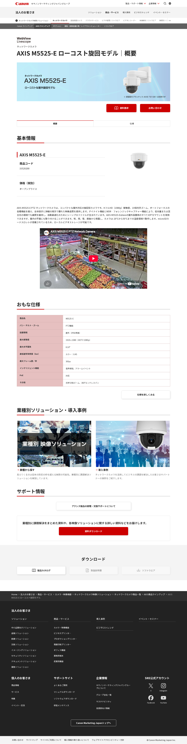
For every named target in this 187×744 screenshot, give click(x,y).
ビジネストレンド (141, 12)
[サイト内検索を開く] (165, 3)
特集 (13, 698)
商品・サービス (112, 12)
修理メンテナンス (61, 705)
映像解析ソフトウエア (148, 20)
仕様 (132, 123)
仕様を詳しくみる (146, 394)
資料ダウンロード (93, 531)
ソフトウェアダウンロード (65, 698)
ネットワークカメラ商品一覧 (127, 594)
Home (14, 594)
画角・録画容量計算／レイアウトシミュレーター (83, 26)
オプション (57, 26)
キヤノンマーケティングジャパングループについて (113, 686)
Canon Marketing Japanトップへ (93, 723)
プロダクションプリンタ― (65, 638)
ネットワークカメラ (60, 20)
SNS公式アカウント (157, 678)
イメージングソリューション (23, 650)
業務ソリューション (20, 667)
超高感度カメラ (76, 20)
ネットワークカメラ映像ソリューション (33, 20)
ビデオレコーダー (129, 20)
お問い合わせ (155, 108)
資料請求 (124, 108)
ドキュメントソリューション (23, 661)
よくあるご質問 (60, 685)
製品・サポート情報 (134, 3)
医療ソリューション (20, 638)
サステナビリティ (103, 701)
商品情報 (15, 685)
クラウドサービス (92, 20)
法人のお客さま (25, 12)
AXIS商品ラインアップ (154, 594)
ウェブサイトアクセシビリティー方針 (108, 740)
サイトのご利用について (50, 740)
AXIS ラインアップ (43, 26)
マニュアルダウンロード (64, 692)
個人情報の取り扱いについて (76, 740)
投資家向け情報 (103, 708)
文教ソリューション (20, 644)
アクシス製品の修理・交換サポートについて (93, 506)
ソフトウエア (109, 26)
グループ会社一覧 (103, 694)
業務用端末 (58, 655)
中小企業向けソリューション (23, 627)
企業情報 (152, 3)
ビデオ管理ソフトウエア (111, 20)
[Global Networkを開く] (170, 3)
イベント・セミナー (161, 12)
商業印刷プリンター (62, 644)
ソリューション (94, 12)
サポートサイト (63, 678)
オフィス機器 (59, 650)
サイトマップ (32, 740)
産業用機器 (58, 661)
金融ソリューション (20, 633)
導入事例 (126, 12)
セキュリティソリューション (23, 655)
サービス (15, 692)
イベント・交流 (18, 705)
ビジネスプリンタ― (62, 633)
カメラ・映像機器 (63, 594)
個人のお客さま (21, 678)
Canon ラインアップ (24, 26)
